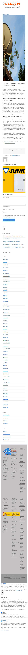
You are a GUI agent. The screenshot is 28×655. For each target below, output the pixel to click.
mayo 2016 (5, 393)
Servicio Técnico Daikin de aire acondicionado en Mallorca (22, 502)
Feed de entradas (6, 434)
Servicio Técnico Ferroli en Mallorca (22, 530)
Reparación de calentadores (14, 517)
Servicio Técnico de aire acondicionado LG (22, 517)
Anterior (4, 14)
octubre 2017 (5, 346)
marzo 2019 (5, 298)
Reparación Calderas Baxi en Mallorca (22, 559)
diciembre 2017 (6, 340)
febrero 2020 (5, 267)
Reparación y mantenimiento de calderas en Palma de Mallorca (14, 501)
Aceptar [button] (17, 590)
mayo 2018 (5, 326)
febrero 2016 (5, 401)
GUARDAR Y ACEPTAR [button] (5, 630)
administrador (6, 141)
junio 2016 (5, 390)
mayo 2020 (5, 259)
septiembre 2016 (6, 382)
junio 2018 (5, 323)
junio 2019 (5, 290)
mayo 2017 (5, 360)
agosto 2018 (5, 318)
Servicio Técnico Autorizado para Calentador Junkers (12, 236)
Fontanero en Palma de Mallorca (14, 531)
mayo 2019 (5, 292)
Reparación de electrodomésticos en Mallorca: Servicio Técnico (14, 543)
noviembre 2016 (6, 376)
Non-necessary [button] (3, 620)
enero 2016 (5, 404)
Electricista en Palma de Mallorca (14, 526)
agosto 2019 (5, 284)
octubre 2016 (5, 379)
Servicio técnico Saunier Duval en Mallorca (21, 545)
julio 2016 (5, 387)
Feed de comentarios (7, 436)
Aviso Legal (13, 578)
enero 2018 (5, 337)
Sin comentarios (12, 143)
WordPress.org (6, 439)
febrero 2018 (5, 334)
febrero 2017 (5, 368)
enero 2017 (5, 371)
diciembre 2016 (6, 374)
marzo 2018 (5, 332)
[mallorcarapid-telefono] (11, 2)
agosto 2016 (5, 385)
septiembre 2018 (6, 315)
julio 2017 (5, 354)
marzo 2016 (5, 399)
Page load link (3, 583)
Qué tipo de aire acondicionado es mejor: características (13, 244)
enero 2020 (5, 270)
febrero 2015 (5, 407)
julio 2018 (5, 320)
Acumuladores (14, 521)
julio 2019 (5, 287)
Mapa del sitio (18, 578)
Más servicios (7, 143)
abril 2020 (5, 262)
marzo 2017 (5, 365)
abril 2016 (5, 396)
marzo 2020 (5, 264)
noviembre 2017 (6, 343)
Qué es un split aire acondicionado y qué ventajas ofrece (13, 247)
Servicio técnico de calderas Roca (22, 537)
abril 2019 (5, 295)
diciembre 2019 (6, 273)
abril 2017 (5, 362)
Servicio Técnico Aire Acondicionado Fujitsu (22, 510)
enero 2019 (5, 304)
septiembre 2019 (6, 281)
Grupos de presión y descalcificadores (14, 512)
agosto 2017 (5, 351)
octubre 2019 (5, 278)
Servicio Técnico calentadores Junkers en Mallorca (22, 567)
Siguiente (7, 14)
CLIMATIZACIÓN (6, 415)
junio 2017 (5, 357)
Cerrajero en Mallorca (14, 536)
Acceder (4, 431)
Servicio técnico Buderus (21, 524)
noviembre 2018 (6, 309)
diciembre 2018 (6, 306)
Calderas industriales (14, 507)
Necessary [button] (2, 610)
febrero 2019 (5, 301)
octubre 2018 (5, 312)
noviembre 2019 (6, 276)
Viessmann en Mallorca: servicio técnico (22, 552)
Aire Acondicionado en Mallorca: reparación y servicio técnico (14, 553)
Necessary (4, 612)
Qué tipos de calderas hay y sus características (11, 238)
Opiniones (5, 420)
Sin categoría (5, 423)
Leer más (20, 590)
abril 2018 (5, 329)
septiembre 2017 (6, 348)
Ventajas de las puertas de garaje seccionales (11, 241)
